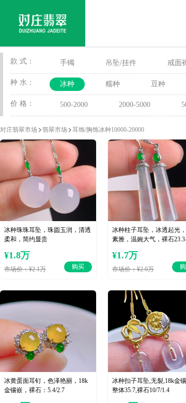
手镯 (67, 63)
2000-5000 (134, 105)
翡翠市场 (54, 129)
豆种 (158, 84)
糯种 (112, 84)
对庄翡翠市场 (18, 129)
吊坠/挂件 (120, 63)
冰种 (67, 84)
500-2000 (74, 105)
